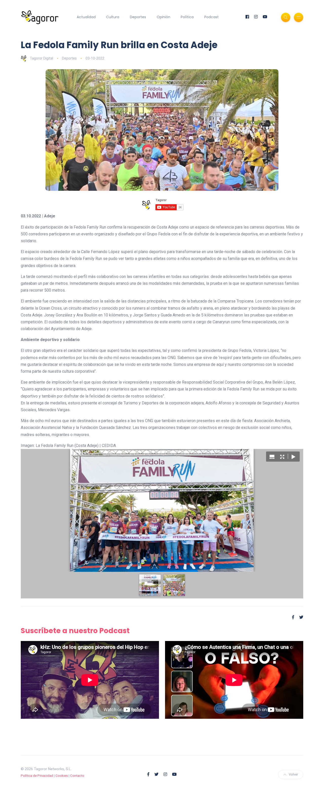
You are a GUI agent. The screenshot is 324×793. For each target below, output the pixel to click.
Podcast (211, 17)
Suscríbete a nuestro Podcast (75, 631)
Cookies (61, 776)
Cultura (112, 17)
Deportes (138, 17)
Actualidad (86, 17)
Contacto (77, 776)
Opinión (163, 17)
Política (187, 17)
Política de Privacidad (37, 776)
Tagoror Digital (41, 58)
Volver (293, 774)
